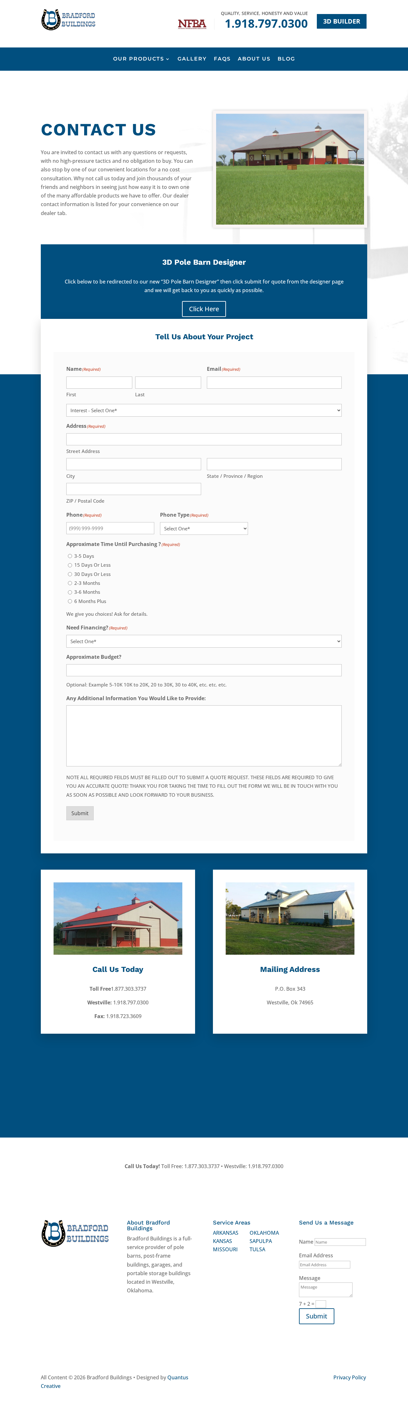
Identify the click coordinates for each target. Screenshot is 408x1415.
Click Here (204, 309)
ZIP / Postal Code (85, 501)
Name (306, 1241)
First (71, 394)
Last (140, 394)
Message (309, 1278)
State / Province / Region (235, 476)
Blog (286, 59)
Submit (80, 813)
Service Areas (232, 1222)
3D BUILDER (341, 21)
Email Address (316, 1255)
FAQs (222, 59)
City (70, 476)
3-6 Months (87, 592)
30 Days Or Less (92, 574)
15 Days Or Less (92, 565)
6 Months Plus (90, 601)
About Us (254, 59)
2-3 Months (87, 583)
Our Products (138, 59)
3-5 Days (84, 556)
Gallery (192, 59)
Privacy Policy (349, 1377)
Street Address (83, 451)
